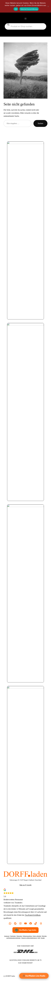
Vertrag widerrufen (37, 936)
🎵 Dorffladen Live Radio (34, 976)
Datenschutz (19, 936)
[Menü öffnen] (25, 18)
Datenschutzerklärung (29, 9)
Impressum (6, 936)
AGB (39, 938)
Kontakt (43, 938)
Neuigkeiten (13, 936)
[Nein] (48, 6)
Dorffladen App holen (27, 930)
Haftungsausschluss (27, 936)
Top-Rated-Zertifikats (33, 915)
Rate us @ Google (25, 885)
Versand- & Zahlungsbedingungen (29, 938)
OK (16, 9)
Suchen (40, 123)
